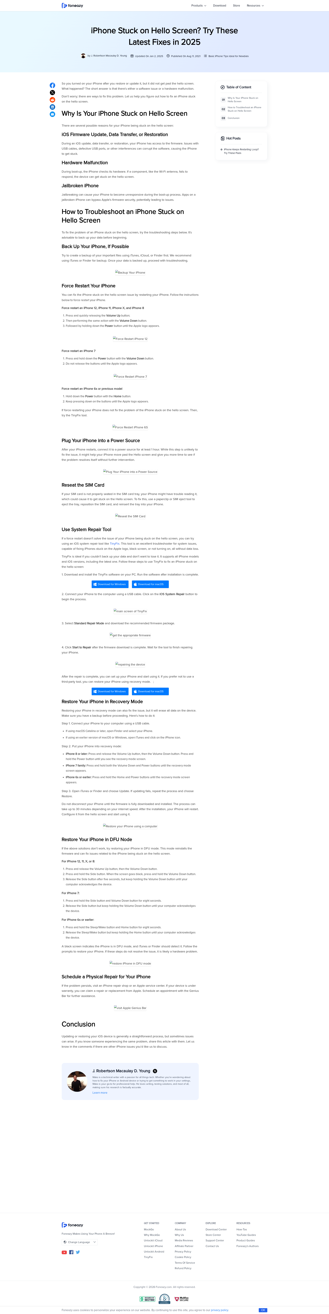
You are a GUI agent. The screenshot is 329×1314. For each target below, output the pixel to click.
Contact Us (212, 1246)
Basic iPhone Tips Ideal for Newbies (229, 56)
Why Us (179, 1235)
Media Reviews (184, 1240)
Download (219, 5)
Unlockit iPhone (153, 1246)
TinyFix (114, 543)
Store (236, 5)
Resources (254, 5)
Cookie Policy (183, 1257)
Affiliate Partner (184, 1246)
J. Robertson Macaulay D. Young (109, 55)
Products (197, 5)
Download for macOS (150, 584)
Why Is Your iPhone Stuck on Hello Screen (243, 100)
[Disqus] (130, 1151)
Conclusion (234, 118)
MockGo (149, 1229)
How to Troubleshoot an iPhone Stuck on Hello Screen (244, 109)
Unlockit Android (154, 1251)
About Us (180, 1229)
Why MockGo (152, 1235)
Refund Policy (183, 1268)
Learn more (100, 1093)
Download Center (216, 1229)
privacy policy (219, 1310)
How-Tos (241, 1229)
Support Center (215, 1240)
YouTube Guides (246, 1235)
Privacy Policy (183, 1251)
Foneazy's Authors (247, 1246)
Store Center (213, 1235)
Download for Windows (112, 584)
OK (263, 1310)
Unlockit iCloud (153, 1240)
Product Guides (245, 1240)
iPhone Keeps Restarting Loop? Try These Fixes (241, 151)
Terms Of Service (185, 1263)
